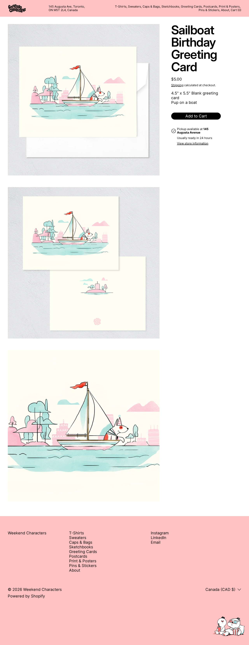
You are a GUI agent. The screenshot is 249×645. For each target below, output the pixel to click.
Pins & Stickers (209, 10)
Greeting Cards (191, 6)
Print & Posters (229, 6)
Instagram (160, 533)
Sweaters (134, 6)
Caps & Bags (151, 6)
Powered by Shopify (26, 596)
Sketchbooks (170, 6)
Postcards (210, 6)
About (225, 10)
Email (155, 542)
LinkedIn (158, 537)
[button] (84, 99)
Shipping (177, 85)
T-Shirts (120, 6)
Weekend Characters (42, 589)
